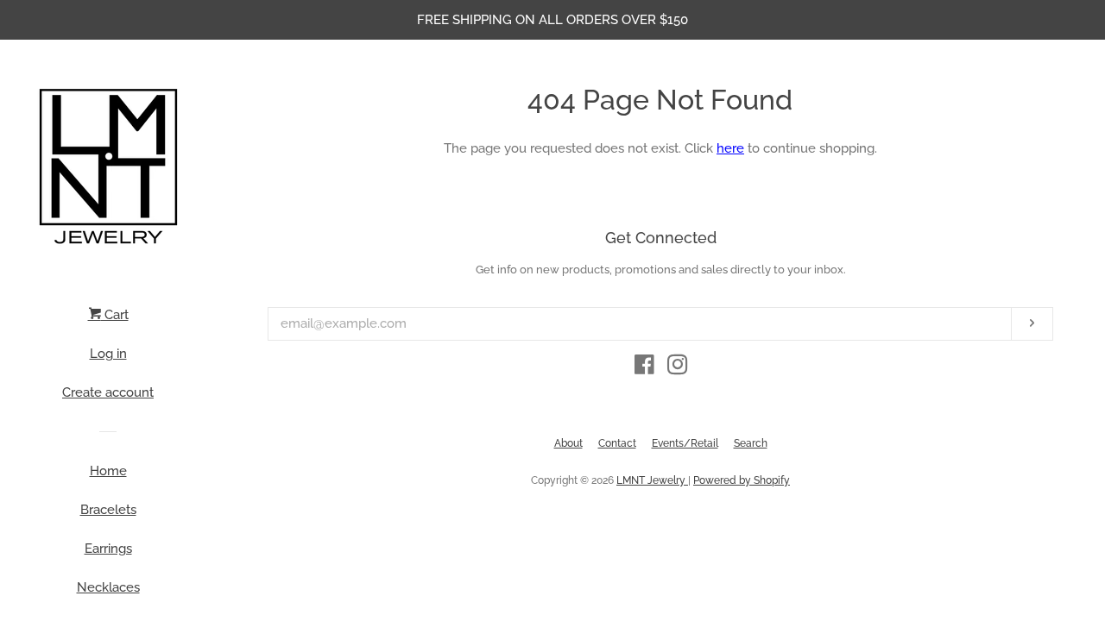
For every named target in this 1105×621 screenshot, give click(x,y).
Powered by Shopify (741, 480)
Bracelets (108, 510)
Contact (617, 443)
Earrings (108, 548)
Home (108, 471)
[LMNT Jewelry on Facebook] (644, 368)
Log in (108, 353)
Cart (115, 315)
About (568, 443)
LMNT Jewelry (652, 480)
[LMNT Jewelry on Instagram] (677, 368)
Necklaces (108, 587)
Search (750, 443)
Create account (108, 392)
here (730, 148)
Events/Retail (685, 443)
